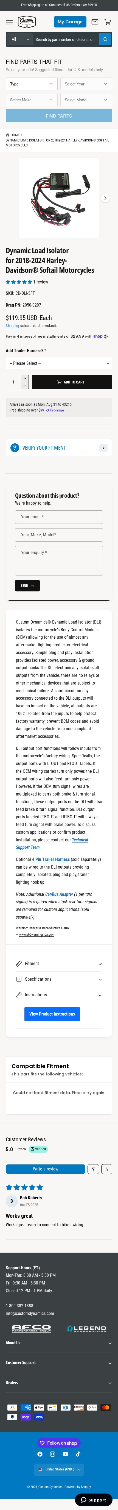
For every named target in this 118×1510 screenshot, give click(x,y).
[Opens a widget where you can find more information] (94, 1500)
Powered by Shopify (77, 1487)
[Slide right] (105, 198)
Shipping (12, 326)
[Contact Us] (95, 22)
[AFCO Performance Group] (31, 1329)
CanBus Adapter (59, 894)
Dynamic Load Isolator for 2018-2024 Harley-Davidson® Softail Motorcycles (57, 143)
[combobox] (73, 39)
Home (15, 135)
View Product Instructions (52, 1014)
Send (24, 585)
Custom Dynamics (50, 1487)
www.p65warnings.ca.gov (36, 934)
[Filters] (93, 1169)
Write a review (45, 1169)
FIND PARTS (59, 116)
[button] (9, 22)
